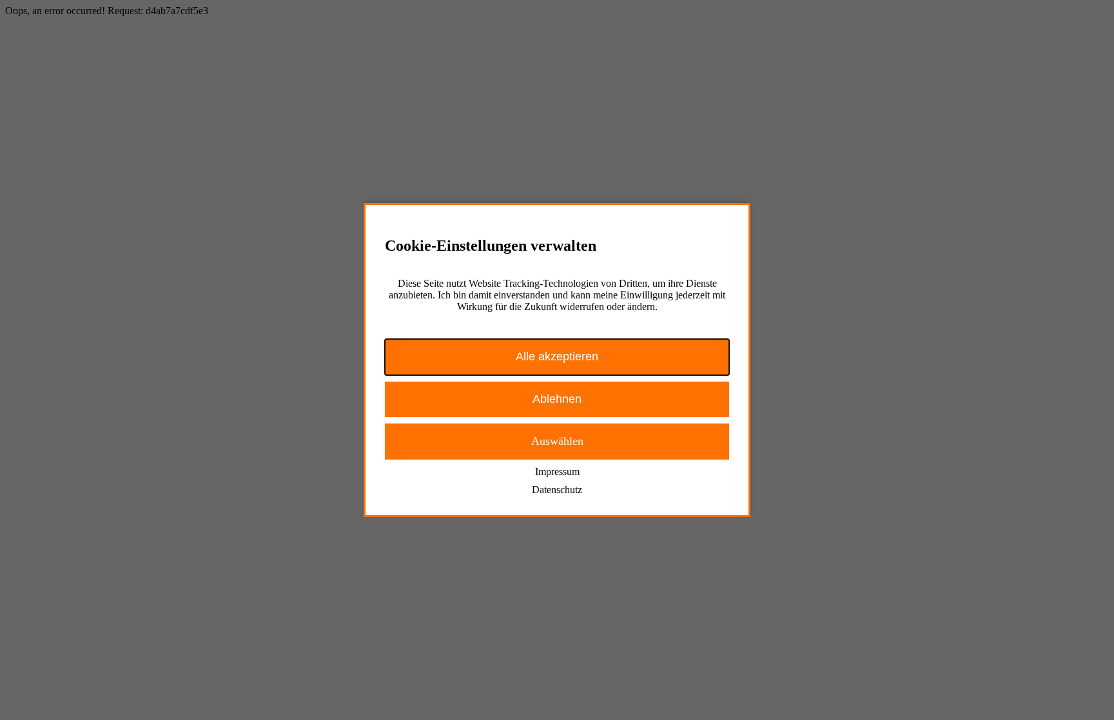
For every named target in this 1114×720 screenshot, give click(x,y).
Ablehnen (557, 399)
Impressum (557, 471)
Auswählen (557, 440)
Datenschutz (557, 489)
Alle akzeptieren (557, 356)
